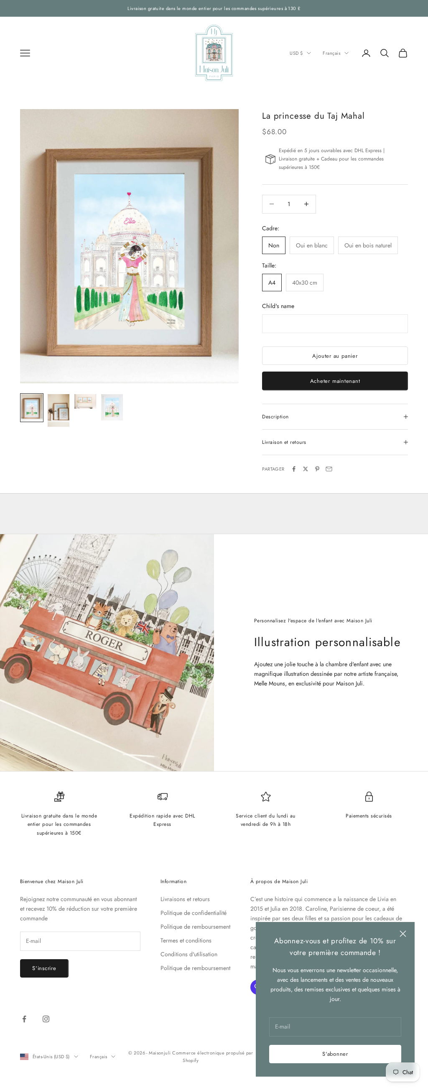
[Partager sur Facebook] (293, 469)
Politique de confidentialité (193, 913)
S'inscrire (44, 968)
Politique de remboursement (195, 926)
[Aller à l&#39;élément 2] (58, 410)
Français (331, 53)
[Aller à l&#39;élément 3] (85, 401)
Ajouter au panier (334, 356)
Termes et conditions (185, 940)
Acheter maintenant (335, 381)
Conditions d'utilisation (188, 954)
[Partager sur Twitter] (305, 469)
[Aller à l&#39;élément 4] (112, 407)
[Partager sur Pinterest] (317, 469)
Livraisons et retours (185, 899)
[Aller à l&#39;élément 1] (31, 407)
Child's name (278, 306)
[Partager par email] (329, 469)
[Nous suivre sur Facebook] (24, 1019)
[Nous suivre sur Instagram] (46, 1019)
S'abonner (335, 1054)
